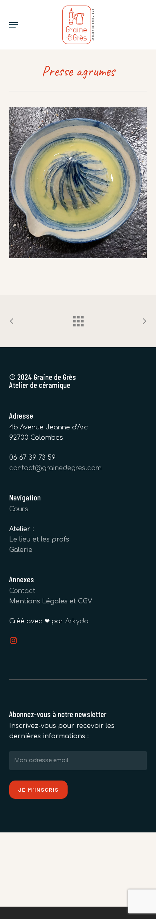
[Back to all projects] (78, 319)
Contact (22, 591)
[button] (13, 25)
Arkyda (76, 621)
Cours (18, 509)
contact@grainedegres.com (55, 468)
